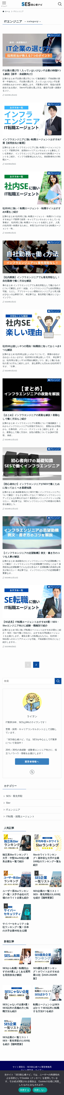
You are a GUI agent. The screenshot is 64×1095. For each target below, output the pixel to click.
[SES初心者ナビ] (31, 4)
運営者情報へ (32, 761)
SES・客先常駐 (14, 796)
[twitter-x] (32, 772)
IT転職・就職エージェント (20, 816)
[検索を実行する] (58, 681)
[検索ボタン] (60, 4)
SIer (8, 803)
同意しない (40, 1090)
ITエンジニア (13, 809)
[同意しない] (59, 1082)
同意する (24, 1090)
